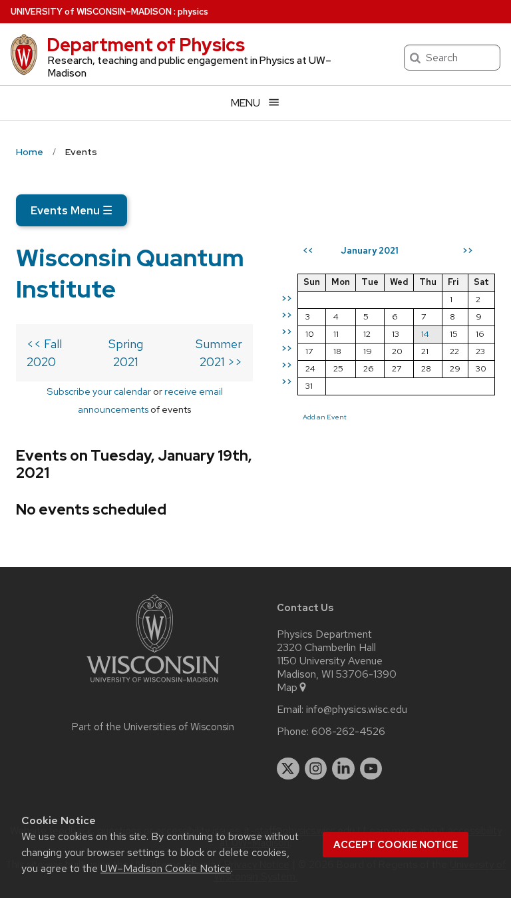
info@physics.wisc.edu (356, 709)
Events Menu (71, 210)
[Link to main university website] (153, 685)
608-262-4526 (348, 731)
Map (287, 687)
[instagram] (316, 769)
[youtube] (371, 769)
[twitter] (288, 769)
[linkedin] (343, 769)
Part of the (153, 727)
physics (193, 11)
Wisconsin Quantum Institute (130, 273)
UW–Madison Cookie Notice (165, 868)
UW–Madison (91, 11)
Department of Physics (146, 45)
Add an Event (325, 416)
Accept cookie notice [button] (395, 844)
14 (425, 333)
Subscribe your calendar (99, 391)
